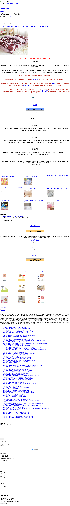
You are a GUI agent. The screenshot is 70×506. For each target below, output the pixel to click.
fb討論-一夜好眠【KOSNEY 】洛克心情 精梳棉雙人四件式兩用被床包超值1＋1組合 (19, 348)
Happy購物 (4, 8)
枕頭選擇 (36, 79)
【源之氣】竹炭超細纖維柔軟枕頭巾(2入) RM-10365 (57, 188)
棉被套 (35, 105)
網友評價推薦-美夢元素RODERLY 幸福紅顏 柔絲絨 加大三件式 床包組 (16, 387)
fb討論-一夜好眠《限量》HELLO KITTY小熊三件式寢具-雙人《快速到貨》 (17, 332)
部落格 (4, 20)
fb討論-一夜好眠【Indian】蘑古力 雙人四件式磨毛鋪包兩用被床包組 (16, 413)
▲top (1, 436)
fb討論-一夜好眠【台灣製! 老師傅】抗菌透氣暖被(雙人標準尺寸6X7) (16, 369)
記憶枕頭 (35, 255)
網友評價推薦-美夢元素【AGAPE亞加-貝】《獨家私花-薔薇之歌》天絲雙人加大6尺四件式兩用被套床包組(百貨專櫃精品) (26, 408)
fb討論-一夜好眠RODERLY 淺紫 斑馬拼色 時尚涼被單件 (13, 364)
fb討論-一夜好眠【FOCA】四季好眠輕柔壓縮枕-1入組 (13, 386)
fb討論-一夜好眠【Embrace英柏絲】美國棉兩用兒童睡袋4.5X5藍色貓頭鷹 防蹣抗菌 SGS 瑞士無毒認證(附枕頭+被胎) (25, 343)
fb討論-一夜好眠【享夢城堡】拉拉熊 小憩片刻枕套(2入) (13, 382)
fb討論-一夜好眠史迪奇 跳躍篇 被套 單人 (10, 356)
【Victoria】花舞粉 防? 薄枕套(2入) (7, 176)
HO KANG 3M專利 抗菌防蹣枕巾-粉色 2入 (55, 200)
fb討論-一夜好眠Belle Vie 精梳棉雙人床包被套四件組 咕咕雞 (14, 396)
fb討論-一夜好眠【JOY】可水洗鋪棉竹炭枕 (11, 362)
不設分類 (9, 16)
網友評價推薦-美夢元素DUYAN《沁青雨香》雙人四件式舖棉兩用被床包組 (17, 345)
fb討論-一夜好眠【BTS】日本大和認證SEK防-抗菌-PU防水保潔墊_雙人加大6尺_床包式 (19, 378)
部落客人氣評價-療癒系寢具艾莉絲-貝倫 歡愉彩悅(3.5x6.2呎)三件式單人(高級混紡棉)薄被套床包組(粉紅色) (23, 347)
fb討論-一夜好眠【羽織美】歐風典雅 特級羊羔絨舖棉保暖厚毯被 (15, 336)
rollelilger (2, 425)
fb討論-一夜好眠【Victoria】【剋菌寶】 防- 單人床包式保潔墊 (14, 327)
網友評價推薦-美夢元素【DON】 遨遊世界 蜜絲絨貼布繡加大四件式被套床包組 (18, 331)
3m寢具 (53, 83)
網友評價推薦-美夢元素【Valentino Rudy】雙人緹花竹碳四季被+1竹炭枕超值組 (18, 370)
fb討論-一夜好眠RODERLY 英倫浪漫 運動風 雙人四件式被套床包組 (15, 388)
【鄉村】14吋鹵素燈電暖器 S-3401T (7, 271)
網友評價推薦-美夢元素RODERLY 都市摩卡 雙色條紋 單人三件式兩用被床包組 (25, 26)
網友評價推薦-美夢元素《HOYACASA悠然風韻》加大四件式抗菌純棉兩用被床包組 (19, 366)
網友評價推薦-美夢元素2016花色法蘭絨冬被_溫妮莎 (13, 344)
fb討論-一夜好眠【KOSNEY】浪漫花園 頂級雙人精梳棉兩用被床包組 (16, 373)
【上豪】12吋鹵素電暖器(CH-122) (43, 271)
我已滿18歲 (2, 503)
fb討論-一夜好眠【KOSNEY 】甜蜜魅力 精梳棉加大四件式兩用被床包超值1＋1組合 (19, 353)
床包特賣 (35, 247)
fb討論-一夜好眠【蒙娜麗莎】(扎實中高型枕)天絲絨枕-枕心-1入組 (15, 381)
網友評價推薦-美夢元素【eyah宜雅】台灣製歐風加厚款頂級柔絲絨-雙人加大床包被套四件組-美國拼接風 (23, 334)
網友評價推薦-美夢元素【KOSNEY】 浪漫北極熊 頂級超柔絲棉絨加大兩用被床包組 (19, 335)
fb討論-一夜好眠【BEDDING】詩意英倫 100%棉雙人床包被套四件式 (16, 412)
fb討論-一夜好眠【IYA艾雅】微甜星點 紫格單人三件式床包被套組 (15, 411)
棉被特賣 (45, 91)
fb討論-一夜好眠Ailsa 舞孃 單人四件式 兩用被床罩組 (13, 404)
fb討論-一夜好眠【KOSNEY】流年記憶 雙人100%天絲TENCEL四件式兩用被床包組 (19, 416)
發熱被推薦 (35, 240)
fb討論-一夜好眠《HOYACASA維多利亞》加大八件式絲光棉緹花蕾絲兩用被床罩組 (19, 392)
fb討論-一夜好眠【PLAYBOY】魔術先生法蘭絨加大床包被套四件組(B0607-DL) (18, 417)
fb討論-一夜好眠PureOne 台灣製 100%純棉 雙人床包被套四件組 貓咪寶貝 (17, 371)
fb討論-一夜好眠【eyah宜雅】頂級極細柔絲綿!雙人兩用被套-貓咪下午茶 (16, 328)
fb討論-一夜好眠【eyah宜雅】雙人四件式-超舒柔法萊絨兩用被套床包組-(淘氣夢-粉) (19, 360)
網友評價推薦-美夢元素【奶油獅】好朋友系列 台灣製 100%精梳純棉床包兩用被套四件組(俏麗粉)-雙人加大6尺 (24, 340)
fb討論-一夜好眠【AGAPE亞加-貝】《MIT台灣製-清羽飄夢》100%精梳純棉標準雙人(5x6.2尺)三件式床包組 (23, 365)
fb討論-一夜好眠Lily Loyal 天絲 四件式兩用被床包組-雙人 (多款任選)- (16, 352)
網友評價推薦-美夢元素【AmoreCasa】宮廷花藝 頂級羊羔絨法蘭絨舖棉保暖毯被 (18, 377)
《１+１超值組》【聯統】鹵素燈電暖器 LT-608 (27, 271)
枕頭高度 (26, 85)
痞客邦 (8, 431)
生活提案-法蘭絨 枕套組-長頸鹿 (7, 200)
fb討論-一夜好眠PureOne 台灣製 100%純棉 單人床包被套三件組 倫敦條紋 (17, 330)
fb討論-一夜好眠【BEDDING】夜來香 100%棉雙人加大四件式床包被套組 (17, 379)
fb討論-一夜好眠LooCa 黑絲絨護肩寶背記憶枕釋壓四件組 (14, 395)
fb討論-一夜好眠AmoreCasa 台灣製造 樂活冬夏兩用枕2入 (13, 407)
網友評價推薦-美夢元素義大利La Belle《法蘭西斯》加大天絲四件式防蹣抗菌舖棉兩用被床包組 (21, 400)
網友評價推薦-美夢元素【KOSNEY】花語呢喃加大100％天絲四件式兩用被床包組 (18, 357)
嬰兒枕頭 (3, 307)
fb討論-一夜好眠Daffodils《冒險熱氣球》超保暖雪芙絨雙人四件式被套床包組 (17, 394)
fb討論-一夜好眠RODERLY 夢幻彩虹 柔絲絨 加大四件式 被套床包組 (16, 390)
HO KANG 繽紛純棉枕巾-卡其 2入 (30, 188)
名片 (3, 21)
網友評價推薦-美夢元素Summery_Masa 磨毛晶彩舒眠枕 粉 (14, 401)
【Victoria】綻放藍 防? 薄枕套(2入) (30, 176)
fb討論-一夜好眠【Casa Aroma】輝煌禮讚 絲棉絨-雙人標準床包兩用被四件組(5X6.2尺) (19, 383)
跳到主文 (2, 11)
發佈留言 (2, 445)
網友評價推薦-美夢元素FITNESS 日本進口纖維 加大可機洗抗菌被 (15, 361)
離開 (6, 503)
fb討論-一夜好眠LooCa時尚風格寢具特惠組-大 (11, 409)
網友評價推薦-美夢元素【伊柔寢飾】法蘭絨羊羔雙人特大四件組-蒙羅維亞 (17, 399)
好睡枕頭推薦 (35, 226)
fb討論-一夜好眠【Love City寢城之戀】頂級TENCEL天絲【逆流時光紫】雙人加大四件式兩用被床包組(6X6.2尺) (24, 349)
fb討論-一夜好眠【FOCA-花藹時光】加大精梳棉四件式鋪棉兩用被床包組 (17, 358)
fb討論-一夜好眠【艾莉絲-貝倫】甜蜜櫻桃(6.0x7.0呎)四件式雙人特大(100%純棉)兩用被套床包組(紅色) (22, 405)
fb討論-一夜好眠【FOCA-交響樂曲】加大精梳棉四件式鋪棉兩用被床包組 (17, 354)
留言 (10, 431)
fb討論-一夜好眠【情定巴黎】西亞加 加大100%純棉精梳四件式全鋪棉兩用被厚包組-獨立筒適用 (21, 375)
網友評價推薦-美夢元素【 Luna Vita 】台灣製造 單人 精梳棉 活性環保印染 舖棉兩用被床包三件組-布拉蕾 (23, 403)
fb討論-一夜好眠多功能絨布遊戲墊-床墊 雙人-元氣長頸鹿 (13, 374)
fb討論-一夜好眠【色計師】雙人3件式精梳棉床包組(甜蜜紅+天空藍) (16, 341)
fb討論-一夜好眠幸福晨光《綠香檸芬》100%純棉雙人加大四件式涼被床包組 (17, 391)
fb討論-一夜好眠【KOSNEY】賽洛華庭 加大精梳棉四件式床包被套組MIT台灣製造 (18, 339)
